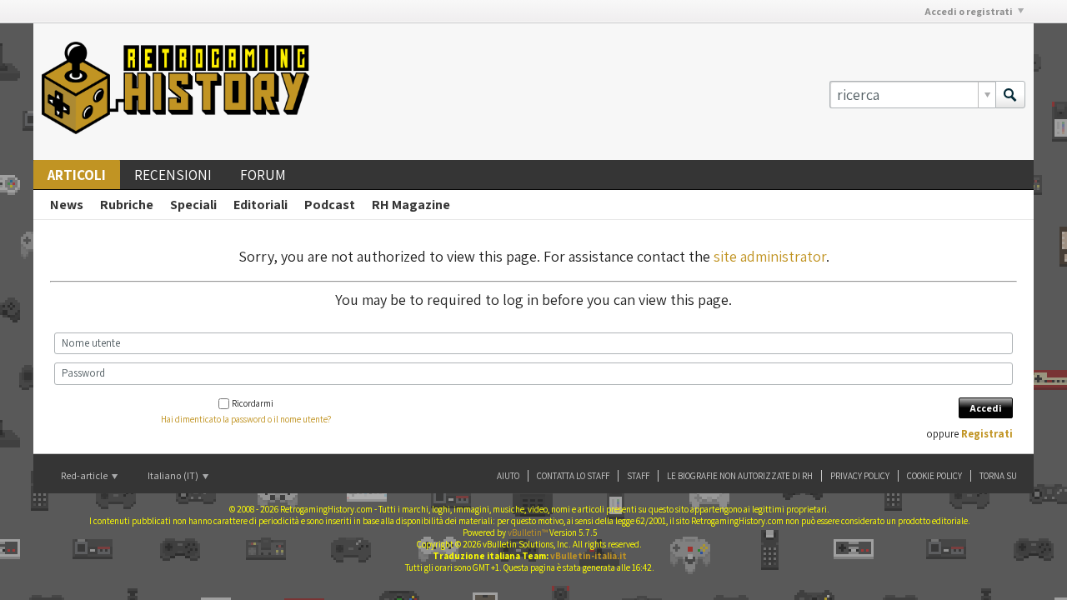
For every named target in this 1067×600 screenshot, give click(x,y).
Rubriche (126, 204)
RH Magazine (411, 204)
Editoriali (260, 204)
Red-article (85, 475)
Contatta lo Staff (573, 476)
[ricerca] (1010, 94)
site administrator (770, 256)
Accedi (985, 408)
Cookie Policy (934, 476)
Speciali (193, 204)
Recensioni (173, 175)
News (66, 204)
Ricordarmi (252, 403)
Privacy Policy (859, 476)
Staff (638, 476)
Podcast (329, 204)
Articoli (77, 175)
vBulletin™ (528, 532)
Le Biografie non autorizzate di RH (740, 476)
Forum (263, 175)
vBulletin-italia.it (588, 556)
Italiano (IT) (174, 475)
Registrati (987, 434)
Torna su (998, 476)
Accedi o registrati (968, 11)
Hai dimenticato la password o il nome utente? (246, 419)
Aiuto (508, 476)
